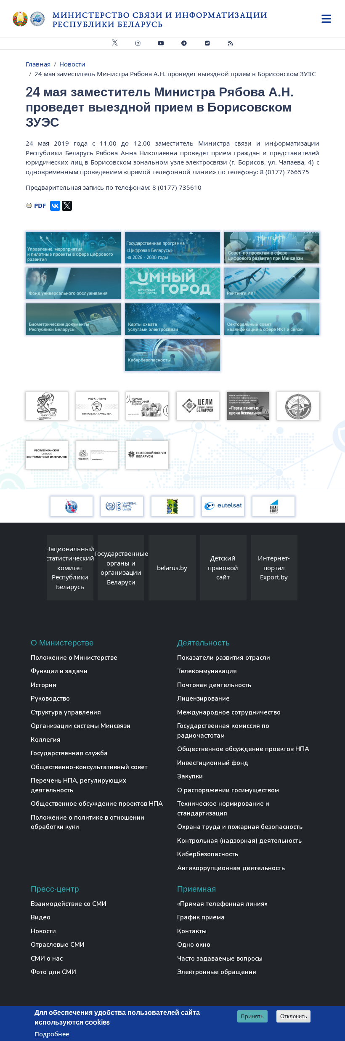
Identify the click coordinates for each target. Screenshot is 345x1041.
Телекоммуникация (207, 671)
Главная (38, 64)
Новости (72, 64)
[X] (67, 206)
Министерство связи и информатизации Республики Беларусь (160, 19)
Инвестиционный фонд (212, 763)
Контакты (192, 931)
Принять (252, 1016)
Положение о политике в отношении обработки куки (87, 822)
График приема (201, 917)
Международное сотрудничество (229, 712)
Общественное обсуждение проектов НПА (97, 803)
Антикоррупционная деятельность (231, 868)
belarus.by (172, 567)
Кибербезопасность (207, 854)
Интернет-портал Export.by (274, 567)
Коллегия (46, 740)
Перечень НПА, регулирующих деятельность (78, 785)
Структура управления (66, 712)
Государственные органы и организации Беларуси (121, 567)
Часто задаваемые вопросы (220, 958)
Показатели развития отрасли (223, 657)
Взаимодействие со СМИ (68, 904)
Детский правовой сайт (223, 567)
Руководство (50, 698)
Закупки (190, 776)
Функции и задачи (59, 671)
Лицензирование (203, 698)
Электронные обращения (216, 972)
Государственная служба (69, 753)
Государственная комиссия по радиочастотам (223, 731)
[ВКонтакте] (55, 206)
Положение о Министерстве (74, 657)
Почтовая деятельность (214, 685)
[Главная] (33, 19)
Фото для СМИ (53, 972)
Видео (40, 917)
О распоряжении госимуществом (228, 790)
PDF (40, 205)
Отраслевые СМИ (58, 944)
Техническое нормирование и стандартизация (223, 808)
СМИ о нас (47, 958)
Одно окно (193, 944)
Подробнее (51, 1034)
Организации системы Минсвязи (80, 726)
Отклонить (293, 1016)
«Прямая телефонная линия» (222, 904)
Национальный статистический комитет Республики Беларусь (69, 567)
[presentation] (38, 570)
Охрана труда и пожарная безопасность (240, 827)
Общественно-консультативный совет (89, 767)
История (43, 685)
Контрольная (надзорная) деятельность (239, 841)
